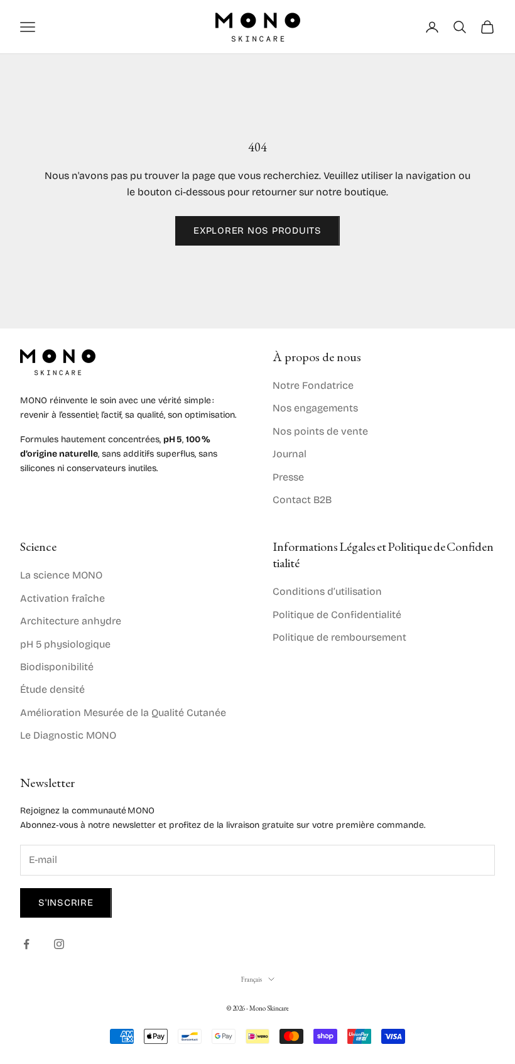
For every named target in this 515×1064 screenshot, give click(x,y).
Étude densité (52, 689)
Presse (288, 477)
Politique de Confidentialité (337, 615)
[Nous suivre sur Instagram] (59, 944)
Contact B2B (302, 500)
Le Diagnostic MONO (68, 735)
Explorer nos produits (257, 230)
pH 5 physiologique (65, 644)
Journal (289, 454)
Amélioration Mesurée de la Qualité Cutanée (123, 713)
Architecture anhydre (70, 621)
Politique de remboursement (339, 637)
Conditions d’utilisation (327, 591)
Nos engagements (315, 408)
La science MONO (61, 575)
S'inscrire (66, 902)
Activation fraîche (62, 598)
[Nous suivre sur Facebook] (26, 944)
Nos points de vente (320, 431)
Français (251, 979)
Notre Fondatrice (313, 385)
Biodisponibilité (57, 667)
